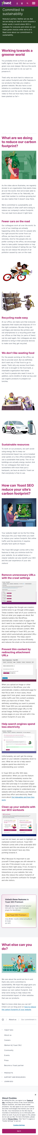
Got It (19, 1131)
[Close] (35, 1094)
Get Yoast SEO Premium (17, 915)
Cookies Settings (19, 1125)
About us (12, 1019)
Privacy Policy (13, 1119)
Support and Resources (15, 1077)
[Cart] (22, 3)
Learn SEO (8, 1081)
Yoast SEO (8, 1030)
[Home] (3, 1019)
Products (8, 1073)
